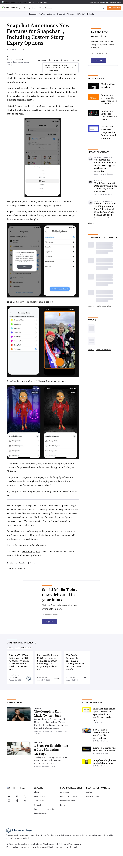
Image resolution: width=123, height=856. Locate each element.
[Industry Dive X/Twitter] (25, 796)
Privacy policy (12, 847)
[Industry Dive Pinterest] (17, 800)
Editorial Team (40, 796)
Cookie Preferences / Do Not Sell (62, 847)
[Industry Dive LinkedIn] (8, 796)
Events (35, 8)
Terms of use (25, 847)
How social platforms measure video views (104, 749)
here (44, 545)
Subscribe (115, 8)
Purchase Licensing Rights (45, 809)
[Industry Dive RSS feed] (25, 800)
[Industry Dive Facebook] (17, 796)
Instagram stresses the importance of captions (109, 99)
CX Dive (31, 2)
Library (27, 8)
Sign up (98, 60)
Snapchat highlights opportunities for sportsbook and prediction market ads (104, 714)
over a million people (16, 91)
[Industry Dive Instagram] (9, 800)
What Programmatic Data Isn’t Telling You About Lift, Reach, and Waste (105, 187)
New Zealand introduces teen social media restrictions (101, 734)
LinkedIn (90, 14)
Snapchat (61, 14)
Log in (62, 805)
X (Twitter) (81, 14)
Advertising (64, 792)
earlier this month (46, 201)
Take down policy (39, 847)
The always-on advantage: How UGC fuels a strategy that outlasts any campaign (105, 165)
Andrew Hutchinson (15, 59)
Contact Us (39, 800)
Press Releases (46, 8)
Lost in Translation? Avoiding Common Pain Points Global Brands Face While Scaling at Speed (105, 209)
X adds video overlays (108, 85)
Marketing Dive (41, 2)
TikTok (42, 14)
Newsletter (38, 805)
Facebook (33, 14)
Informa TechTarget (48, 835)
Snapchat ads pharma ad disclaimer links (104, 762)
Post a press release (104, 306)
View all (91, 223)
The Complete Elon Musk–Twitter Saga (47, 713)
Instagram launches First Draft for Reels (109, 115)
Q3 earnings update (31, 551)
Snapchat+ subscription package (62, 74)
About (36, 792)
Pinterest (70, 14)
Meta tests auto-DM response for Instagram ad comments (108, 132)
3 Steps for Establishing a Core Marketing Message (51, 749)
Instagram (51, 14)
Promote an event (103, 349)
